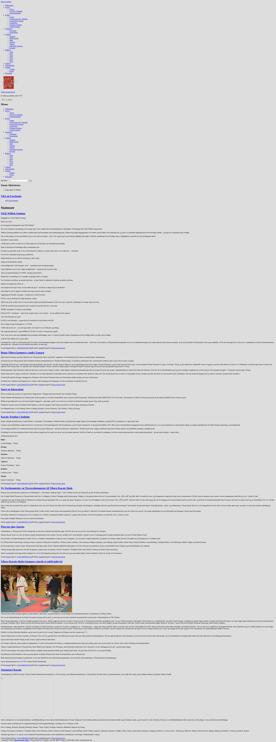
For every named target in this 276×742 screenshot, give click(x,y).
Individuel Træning (16, 46)
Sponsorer (8, 29)
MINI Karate (13, 38)
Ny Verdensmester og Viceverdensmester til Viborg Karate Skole (37, 488)
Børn (11, 40)
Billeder (8, 50)
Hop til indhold (6, 2)
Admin (41, 348)
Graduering (13, 23)
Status (8, 348)
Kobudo (12, 48)
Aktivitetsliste (9, 65)
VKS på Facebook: (11, 196)
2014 (11, 60)
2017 (11, 54)
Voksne (12, 44)
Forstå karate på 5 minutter (18, 19)
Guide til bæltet (14, 27)
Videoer (8, 63)
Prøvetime (8, 73)
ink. (46, 344)
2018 (11, 52)
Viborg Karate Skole (8, 92)
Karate (7, 15)
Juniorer (12, 42)
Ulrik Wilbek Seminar (13, 213)
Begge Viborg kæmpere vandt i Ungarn (22, 352)
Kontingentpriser (15, 13)
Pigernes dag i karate (12, 526)
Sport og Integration (12, 389)
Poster (11, 71)
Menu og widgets (7, 99)
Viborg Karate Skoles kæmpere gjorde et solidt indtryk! (32, 561)
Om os (7, 7)
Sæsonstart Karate (11, 669)
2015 (11, 58)
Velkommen (9, 5)
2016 (11, 56)
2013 (11, 62)
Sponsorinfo (13, 32)
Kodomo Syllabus (15, 25)
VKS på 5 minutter (15, 11)
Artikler (7, 67)
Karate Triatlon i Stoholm (15, 416)
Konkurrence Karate (16, 21)
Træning (8, 34)
